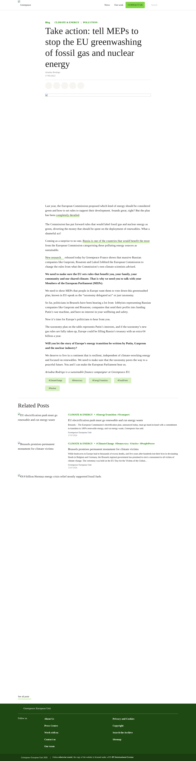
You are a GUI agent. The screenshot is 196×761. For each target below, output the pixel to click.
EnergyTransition (107, 414)
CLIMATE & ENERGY (67, 22)
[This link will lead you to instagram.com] (25, 725)
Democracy (123, 443)
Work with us (51, 732)
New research (53, 257)
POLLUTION (90, 22)
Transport (124, 414)
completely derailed (67, 215)
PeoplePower (148, 443)
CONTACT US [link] (135, 5)
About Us (49, 718)
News (107, 5)
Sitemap (117, 739)
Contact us (50, 739)
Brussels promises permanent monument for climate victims (103, 449)
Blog (47, 22)
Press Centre (51, 725)
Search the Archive (123, 732)
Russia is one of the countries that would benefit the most (116, 240)
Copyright (118, 725)
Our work (118, 5)
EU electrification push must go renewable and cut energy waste (105, 420)
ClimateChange (106, 443)
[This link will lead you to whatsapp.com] (42, 725)
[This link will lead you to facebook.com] (19, 725)
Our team (49, 746)
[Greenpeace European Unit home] (23, 5)
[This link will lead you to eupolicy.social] (37, 725)
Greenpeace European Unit (80, 465)
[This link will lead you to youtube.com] (31, 725)
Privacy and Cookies (123, 718)
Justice (135, 443)
